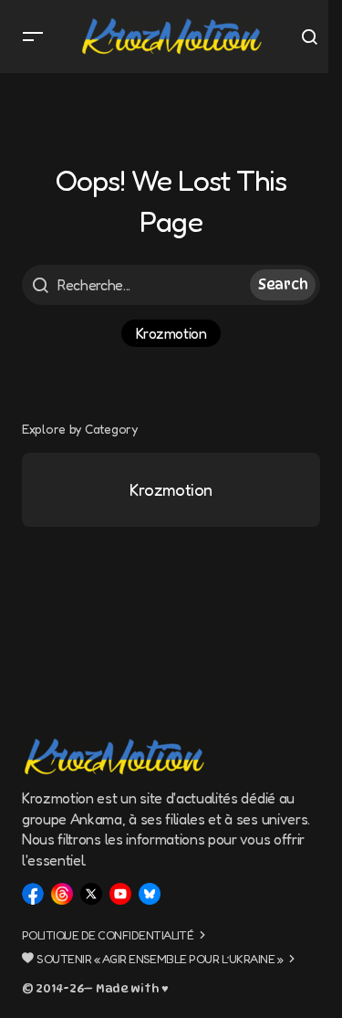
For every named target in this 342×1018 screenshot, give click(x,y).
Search (282, 285)
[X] (91, 893)
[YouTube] (120, 893)
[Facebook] (32, 893)
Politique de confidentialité (107, 935)
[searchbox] (138, 285)
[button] (33, 36)
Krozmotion (171, 333)
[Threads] (62, 893)
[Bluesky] (149, 893)
